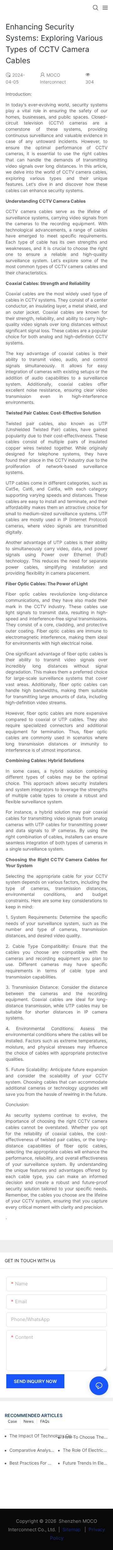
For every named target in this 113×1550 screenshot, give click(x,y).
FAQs (44, 1421)
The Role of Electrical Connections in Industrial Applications (85, 1450)
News (29, 1421)
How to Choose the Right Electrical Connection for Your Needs (85, 1437)
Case (12, 1421)
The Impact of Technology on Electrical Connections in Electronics (42, 1435)
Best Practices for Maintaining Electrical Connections (32, 1463)
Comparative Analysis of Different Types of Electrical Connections (32, 1450)
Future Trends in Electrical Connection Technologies (85, 1463)
